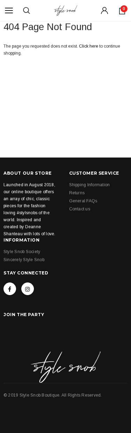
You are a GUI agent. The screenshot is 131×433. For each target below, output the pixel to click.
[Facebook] (9, 288)
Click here (89, 46)
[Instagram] (27, 288)
